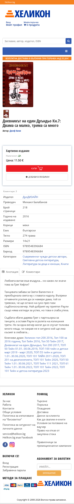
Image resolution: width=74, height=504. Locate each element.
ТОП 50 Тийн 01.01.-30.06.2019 (35, 346)
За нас (6, 401)
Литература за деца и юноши (41, 264)
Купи (34, 168)
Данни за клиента (48, 415)
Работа (7, 404)
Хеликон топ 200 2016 (39, 337)
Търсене (42, 401)
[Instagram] (12, 444)
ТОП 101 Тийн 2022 (46, 367)
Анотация (11, 271)
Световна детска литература (40, 260)
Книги (65, 264)
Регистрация (10, 466)
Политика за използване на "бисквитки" (18, 417)
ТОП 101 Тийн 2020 (45, 360)
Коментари (32, 271)
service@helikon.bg (14, 434)
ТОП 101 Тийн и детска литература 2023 (34, 368)
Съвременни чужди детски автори (44, 256)
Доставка (42, 412)
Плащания (43, 408)
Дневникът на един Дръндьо (22, 345)
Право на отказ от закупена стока (48, 432)
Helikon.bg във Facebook (18, 437)
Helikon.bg (10, 2)
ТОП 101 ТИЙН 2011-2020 (43, 356)
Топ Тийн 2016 (31, 341)
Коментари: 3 (10, 191)
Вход (6, 463)
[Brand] (27, 10)
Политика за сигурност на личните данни (19, 426)
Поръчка (42, 404)
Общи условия (12, 412)
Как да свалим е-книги (51, 419)
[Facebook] (5, 444)
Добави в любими (38, 176)
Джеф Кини (15, 130)
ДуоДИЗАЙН (30, 197)
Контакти (8, 408)
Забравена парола (14, 470)
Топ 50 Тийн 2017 (52, 341)
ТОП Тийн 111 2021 (46, 363)
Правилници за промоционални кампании (54, 443)
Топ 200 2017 (51, 345)
